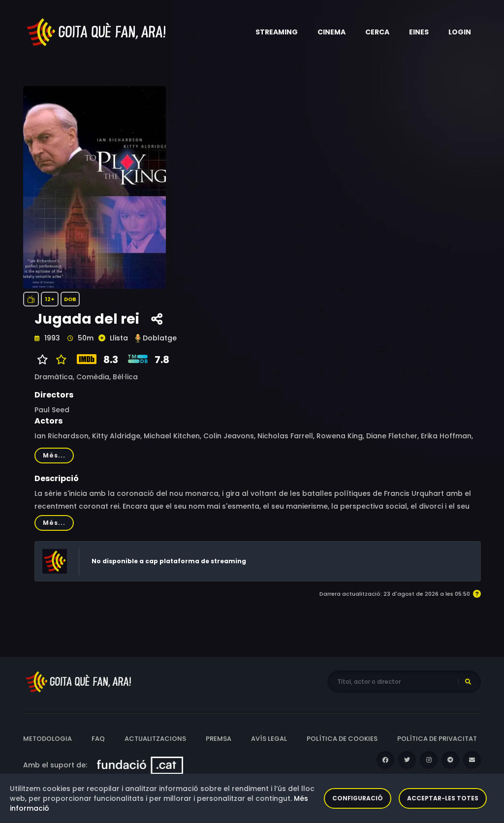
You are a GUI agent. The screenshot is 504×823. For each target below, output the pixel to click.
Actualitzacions (155, 738)
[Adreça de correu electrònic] (472, 760)
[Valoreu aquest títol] (59, 359)
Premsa (218, 738)
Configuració (357, 798)
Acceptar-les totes (442, 798)
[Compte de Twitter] (407, 760)
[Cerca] (468, 681)
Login (459, 32)
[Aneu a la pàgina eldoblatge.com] (138, 338)
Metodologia (47, 738)
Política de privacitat (437, 738)
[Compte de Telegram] (450, 760)
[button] (277, 32)
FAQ (98, 738)
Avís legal (269, 738)
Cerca (377, 32)
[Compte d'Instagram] (429, 760)
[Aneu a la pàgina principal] (97, 31)
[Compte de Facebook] (385, 760)
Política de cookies (342, 738)
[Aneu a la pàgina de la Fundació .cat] (140, 765)
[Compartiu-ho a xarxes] (156, 319)
